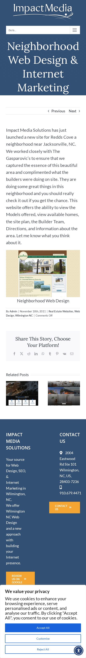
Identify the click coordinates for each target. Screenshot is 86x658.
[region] (43, 621)
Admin (13, 311)
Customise (43, 638)
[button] (9, 393)
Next (72, 111)
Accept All (43, 627)
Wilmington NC (24, 315)
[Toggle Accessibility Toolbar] (78, 650)
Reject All (43, 649)
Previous (58, 111)
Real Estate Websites (61, 311)
